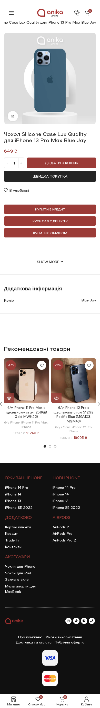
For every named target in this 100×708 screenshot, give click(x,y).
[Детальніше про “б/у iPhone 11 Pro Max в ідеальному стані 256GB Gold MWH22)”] (9, 398)
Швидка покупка (50, 176)
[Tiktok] (76, 621)
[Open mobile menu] (11, 13)
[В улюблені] (41, 365)
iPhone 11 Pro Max (34, 422)
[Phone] (92, 621)
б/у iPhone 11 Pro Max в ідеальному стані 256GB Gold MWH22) (26, 412)
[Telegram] (84, 621)
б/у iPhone (12, 422)
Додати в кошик (61, 163)
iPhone (26, 426)
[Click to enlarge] (13, 116)
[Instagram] (68, 621)
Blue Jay (88, 300)
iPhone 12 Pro (82, 427)
